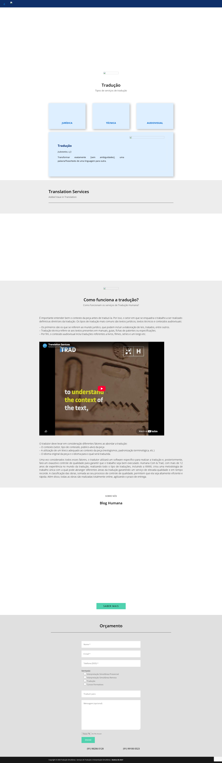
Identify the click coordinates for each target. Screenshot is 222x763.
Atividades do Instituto (66, 587)
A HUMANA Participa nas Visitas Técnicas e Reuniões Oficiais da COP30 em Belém (102, 529)
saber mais (111, 606)
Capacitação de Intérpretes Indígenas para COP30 (82, 558)
